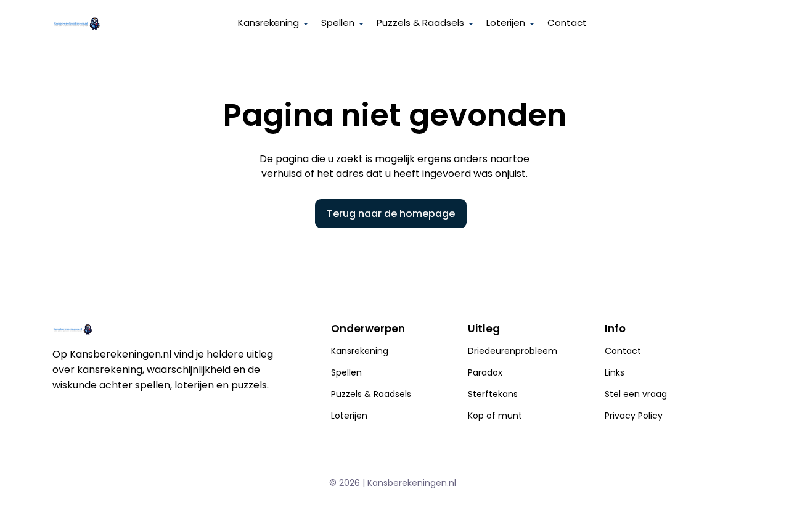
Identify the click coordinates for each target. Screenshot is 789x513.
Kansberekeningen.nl (411, 483)
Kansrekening (359, 351)
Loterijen (349, 415)
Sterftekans (493, 394)
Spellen (346, 372)
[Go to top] (764, 483)
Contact (567, 22)
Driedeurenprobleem (512, 351)
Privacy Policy (634, 415)
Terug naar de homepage (391, 214)
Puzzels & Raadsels (420, 22)
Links (614, 372)
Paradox (485, 372)
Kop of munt (495, 415)
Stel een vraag (636, 394)
